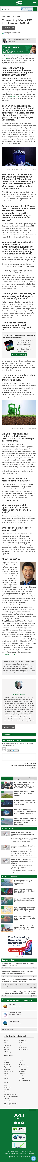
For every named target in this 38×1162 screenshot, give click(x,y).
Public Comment (31, 763)
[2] (7, 794)
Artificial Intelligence (15, 1013)
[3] (7, 803)
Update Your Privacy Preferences (20, 1157)
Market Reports (8, 1071)
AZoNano (7, 1043)
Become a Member (24, 1080)
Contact (6, 1089)
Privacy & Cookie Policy (11, 1096)
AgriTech (12, 1004)
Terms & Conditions (10, 1094)
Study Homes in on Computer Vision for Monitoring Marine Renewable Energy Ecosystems (25, 821)
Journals (6, 1078)
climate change (15, 96)
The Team (22, 1078)
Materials (22, 1073)
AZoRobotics (7, 1045)
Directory (7, 1064)
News (6, 1060)
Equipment (7, 1067)
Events (21, 1062)
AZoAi (20, 1045)
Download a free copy (19, 355)
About (6, 1083)
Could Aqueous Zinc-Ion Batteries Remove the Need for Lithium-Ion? (24, 891)
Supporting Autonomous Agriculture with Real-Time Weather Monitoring (24, 927)
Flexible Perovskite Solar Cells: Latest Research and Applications (23, 882)
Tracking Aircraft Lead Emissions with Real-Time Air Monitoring (18, 964)
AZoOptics (7, 1047)
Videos (21, 1060)
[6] (7, 928)
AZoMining (7, 1052)
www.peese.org (10, 654)
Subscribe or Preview (15, 1006)
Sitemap (6, 1098)
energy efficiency (16, 469)
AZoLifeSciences (23, 1049)
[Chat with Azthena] (33, 1158)
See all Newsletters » (8, 1029)
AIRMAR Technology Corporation (14, 976)
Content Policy (8, 1101)
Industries (22, 1071)
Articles (6, 1062)
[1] (7, 785)
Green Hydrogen (24, 1067)
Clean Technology (14, 1021)
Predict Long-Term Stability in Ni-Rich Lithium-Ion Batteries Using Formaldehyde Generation (19, 992)
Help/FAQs (22, 1076)
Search (6, 1085)
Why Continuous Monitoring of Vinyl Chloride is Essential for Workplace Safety (24, 909)
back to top (32, 1109)
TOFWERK (7, 968)
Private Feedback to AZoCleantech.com (24, 765)
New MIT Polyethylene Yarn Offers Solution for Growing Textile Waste (24, 802)
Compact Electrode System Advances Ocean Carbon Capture (24, 793)
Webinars (7, 1069)
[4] (7, 812)
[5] (7, 821)
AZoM (6, 1040)
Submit (33, 768)
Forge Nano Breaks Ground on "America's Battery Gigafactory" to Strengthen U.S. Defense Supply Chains (24, 785)
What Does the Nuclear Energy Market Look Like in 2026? (24, 918)
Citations (6, 735)
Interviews (22, 1064)
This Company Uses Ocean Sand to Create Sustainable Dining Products (24, 900)
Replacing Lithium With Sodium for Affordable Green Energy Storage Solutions (25, 811)
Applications (22, 1069)
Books (6, 1073)
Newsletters (7, 1087)
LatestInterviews (31, 778)
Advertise (7, 1092)
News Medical (23, 1047)
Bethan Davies (19, 695)
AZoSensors (22, 1040)
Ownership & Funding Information (10, 1104)
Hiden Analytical (9, 996)
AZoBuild (7, 1049)
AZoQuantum (23, 1043)
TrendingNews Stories (7, 778)
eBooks (6, 1076)
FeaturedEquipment (19, 778)
